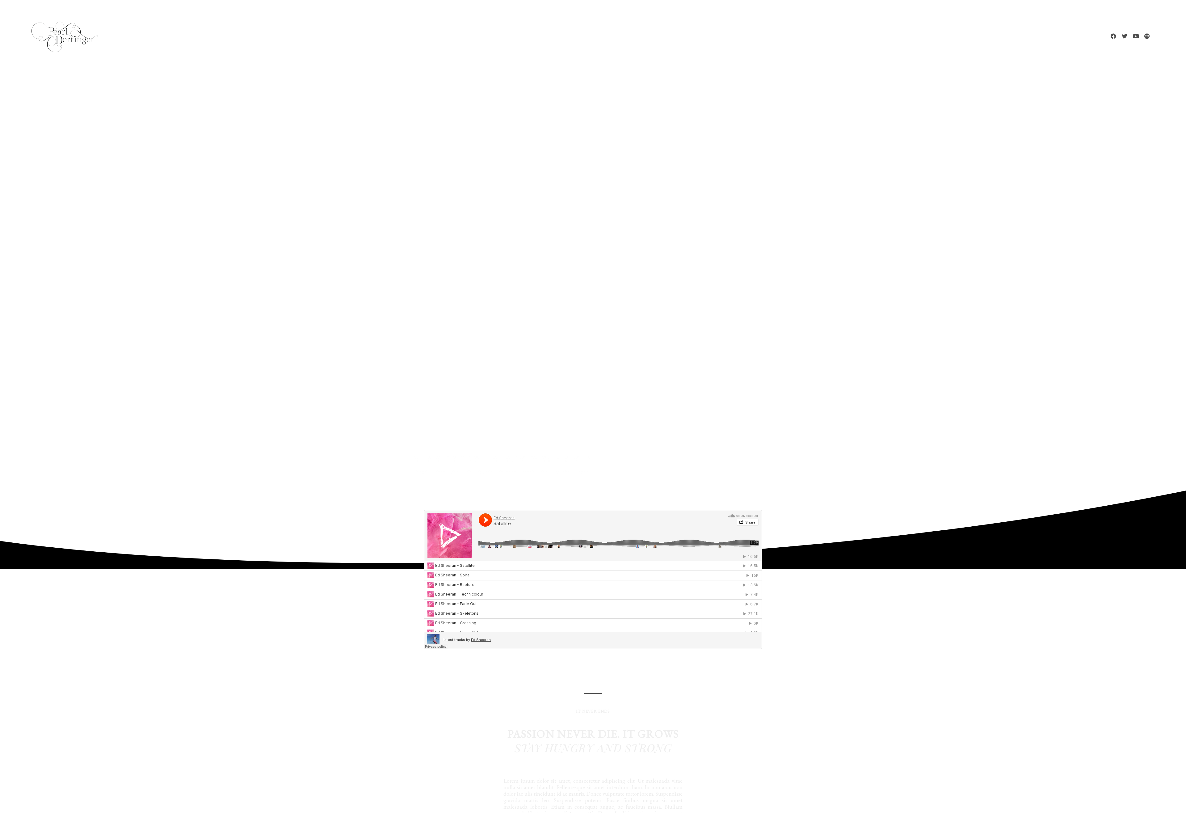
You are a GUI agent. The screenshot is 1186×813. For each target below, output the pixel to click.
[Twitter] (1124, 36)
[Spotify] (1146, 36)
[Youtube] (1135, 36)
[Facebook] (1113, 36)
